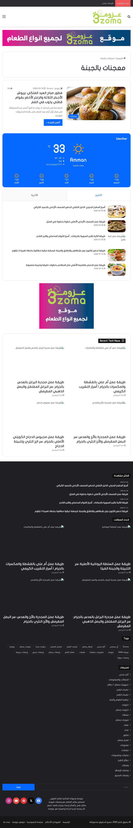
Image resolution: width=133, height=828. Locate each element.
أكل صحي (101, 647)
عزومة (12, 647)
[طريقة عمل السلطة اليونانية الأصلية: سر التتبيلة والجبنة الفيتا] (100, 542)
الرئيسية (120, 58)
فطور (126, 735)
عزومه (111, 652)
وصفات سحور (38, 652)
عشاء (126, 725)
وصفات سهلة (123, 658)
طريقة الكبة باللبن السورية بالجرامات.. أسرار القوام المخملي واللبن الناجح (70, 236)
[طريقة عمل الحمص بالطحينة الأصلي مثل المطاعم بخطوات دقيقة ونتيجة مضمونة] (117, 270)
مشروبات (124, 745)
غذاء (126, 730)
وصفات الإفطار (122, 770)
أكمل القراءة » (53, 122)
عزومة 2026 (123, 652)
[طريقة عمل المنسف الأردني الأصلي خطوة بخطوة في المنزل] (117, 226)
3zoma (126, 647)
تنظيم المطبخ (56, 647)
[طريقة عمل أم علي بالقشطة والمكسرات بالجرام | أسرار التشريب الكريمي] (97, 362)
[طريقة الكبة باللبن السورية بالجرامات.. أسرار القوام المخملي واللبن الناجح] (117, 241)
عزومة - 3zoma (53, 88)
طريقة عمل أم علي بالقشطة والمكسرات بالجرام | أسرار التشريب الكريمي (102, 386)
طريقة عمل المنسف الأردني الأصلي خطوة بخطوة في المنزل (75, 221)
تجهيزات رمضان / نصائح (118, 685)
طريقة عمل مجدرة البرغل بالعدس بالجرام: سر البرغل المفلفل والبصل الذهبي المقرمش (75, 3)
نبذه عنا (6, 822)
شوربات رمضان (122, 720)
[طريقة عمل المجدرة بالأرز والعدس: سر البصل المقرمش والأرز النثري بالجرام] (97, 417)
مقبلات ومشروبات (120, 755)
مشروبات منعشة (97, 652)
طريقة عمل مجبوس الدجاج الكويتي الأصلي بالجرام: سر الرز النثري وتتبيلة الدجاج (38, 441)
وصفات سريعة (22, 652)
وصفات (125, 765)
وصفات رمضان (54, 652)
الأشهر (98, 195)
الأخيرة (34, 195)
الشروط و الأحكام (53, 822)
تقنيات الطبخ (72, 647)
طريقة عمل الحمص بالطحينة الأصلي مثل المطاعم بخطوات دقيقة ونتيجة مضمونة (65, 265)
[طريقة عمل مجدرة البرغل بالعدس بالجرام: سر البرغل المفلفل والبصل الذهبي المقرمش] (35, 362)
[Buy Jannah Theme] (66, 38)
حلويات (125, 705)
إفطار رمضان (87, 647)
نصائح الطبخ (70, 652)
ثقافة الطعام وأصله (119, 700)
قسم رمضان (123, 740)
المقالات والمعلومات (119, 680)
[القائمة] (4, 17)
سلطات (125, 715)
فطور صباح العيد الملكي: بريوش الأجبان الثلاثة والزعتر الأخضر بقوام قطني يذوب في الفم (38, 97)
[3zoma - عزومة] (107, 16)
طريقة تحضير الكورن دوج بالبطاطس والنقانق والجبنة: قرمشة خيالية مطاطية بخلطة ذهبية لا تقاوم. (58, 250)
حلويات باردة (41, 647)
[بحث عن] (129, 17)
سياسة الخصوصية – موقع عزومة (27, 822)
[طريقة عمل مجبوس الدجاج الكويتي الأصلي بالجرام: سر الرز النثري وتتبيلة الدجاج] (35, 417)
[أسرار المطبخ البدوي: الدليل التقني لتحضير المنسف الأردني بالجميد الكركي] (117, 212)
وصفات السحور (122, 775)
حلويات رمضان (25, 647)
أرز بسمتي (114, 647)
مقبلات (82, 652)
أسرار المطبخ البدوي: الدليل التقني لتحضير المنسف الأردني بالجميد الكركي (69, 207)
